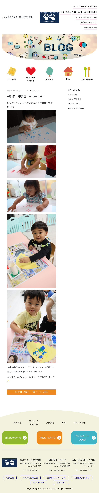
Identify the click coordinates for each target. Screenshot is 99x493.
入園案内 (49, 79)
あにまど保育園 (74, 99)
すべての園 (73, 94)
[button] (79, 6)
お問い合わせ (87, 79)
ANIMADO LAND (76, 108)
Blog (68, 79)
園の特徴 (12, 79)
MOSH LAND (74, 103)
